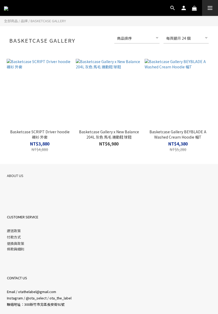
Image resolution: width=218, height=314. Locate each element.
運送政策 (14, 230)
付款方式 (14, 237)
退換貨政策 (15, 243)
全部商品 (11, 20)
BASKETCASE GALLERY (48, 20)
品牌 (24, 20)
